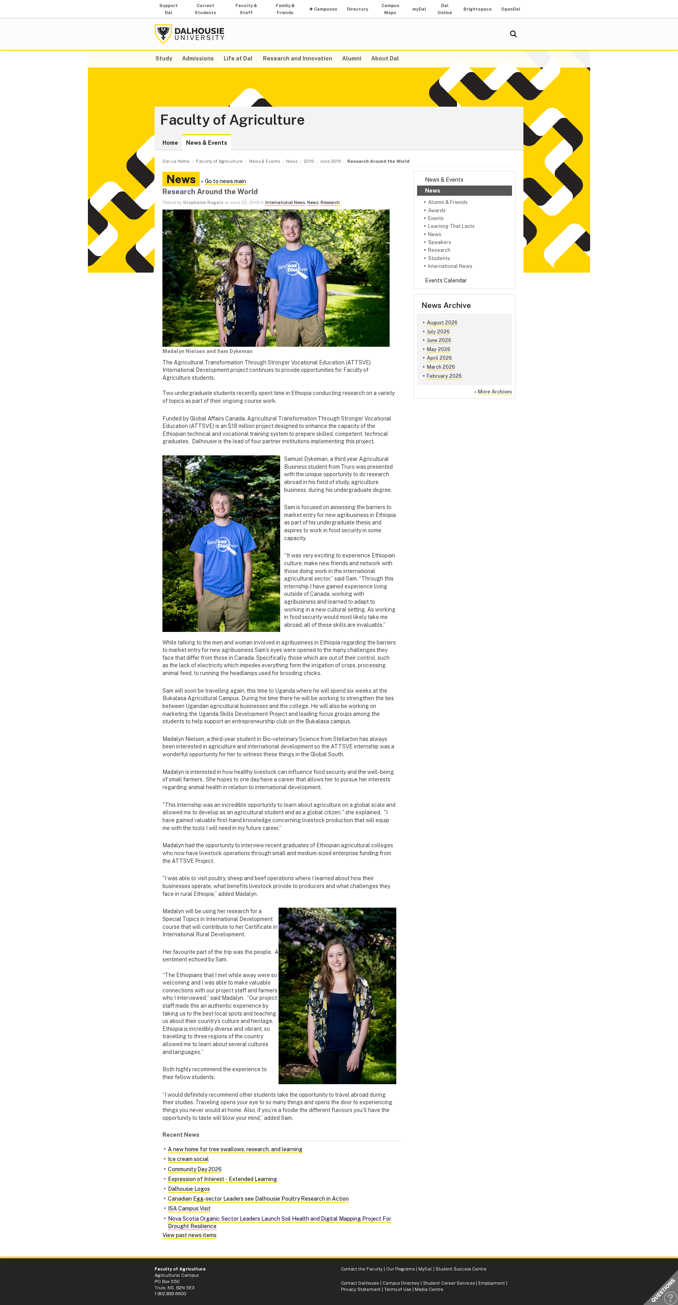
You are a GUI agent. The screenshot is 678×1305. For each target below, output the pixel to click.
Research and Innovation (297, 58)
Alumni (351, 58)
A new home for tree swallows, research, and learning (235, 1149)
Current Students (205, 9)
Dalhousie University (189, 34)
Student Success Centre (461, 1269)
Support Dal (168, 9)
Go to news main (225, 181)
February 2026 (444, 376)
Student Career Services (449, 1283)
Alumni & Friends (448, 202)
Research (439, 250)
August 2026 (442, 323)
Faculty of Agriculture (232, 120)
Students (439, 258)
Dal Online (444, 9)
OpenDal (510, 9)
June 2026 (439, 340)
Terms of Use (397, 1289)
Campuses (325, 9)
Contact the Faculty (362, 1269)
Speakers (439, 242)
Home (170, 143)
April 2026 (439, 358)
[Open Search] (513, 34)
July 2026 (438, 332)
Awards (437, 210)
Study (163, 58)
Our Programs (400, 1269)
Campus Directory (401, 1283)
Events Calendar (446, 280)
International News (450, 266)
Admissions (198, 58)
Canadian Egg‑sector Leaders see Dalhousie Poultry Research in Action (258, 1199)
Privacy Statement (361, 1289)
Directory (357, 9)
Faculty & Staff (246, 9)
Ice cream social (188, 1159)
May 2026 (438, 349)
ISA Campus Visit (189, 1208)
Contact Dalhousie (360, 1283)
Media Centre (429, 1289)
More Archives (495, 392)
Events (436, 218)
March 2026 (441, 367)
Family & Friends (285, 9)
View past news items (189, 1235)
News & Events (206, 143)
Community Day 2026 (195, 1169)
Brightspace (477, 9)
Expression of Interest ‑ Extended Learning (222, 1179)
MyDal (425, 1269)
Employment (491, 1283)
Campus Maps (390, 9)
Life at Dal (238, 58)
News (432, 190)
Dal (419, 9)
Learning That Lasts (451, 226)
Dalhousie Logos (189, 1189)
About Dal (385, 58)
